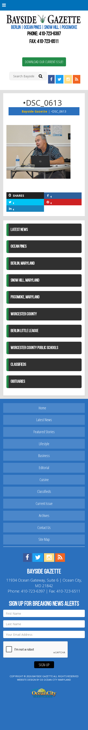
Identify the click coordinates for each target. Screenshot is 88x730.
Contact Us (44, 527)
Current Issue (44, 503)
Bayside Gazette (34, 111)
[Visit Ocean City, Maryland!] (44, 692)
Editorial (44, 467)
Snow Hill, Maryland (25, 280)
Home (42, 407)
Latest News (19, 230)
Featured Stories (44, 431)
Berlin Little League (24, 331)
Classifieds (18, 365)
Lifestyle (44, 443)
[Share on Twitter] (13, 202)
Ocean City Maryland (57, 679)
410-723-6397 (50, 34)
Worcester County (24, 314)
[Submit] (40, 76)
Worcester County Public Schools (34, 348)
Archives (44, 515)
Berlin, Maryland (23, 263)
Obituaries (18, 381)
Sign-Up (44, 664)
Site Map (44, 539)
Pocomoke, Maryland (25, 297)
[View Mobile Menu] (44, 5)
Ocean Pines (18, 246)
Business (44, 455)
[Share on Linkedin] (13, 208)
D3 (41, 679)
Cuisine (44, 479)
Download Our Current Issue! (44, 61)
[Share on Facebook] (51, 196)
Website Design (26, 679)
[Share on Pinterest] (51, 202)
